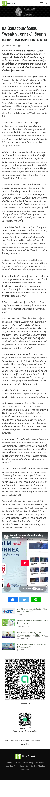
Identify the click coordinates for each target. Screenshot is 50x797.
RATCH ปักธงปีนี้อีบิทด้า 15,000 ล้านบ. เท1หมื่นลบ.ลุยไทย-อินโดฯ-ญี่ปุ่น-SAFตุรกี (31, 634)
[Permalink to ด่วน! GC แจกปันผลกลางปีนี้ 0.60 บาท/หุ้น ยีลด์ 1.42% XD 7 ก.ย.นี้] (8, 611)
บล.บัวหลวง (24, 46)
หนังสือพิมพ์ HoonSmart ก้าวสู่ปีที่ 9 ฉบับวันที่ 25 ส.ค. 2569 (32, 622)
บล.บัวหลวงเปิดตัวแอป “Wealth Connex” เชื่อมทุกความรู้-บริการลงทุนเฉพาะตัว (24, 33)
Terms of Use (40, 762)
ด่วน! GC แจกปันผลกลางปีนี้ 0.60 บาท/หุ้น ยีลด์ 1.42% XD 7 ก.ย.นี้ (32, 610)
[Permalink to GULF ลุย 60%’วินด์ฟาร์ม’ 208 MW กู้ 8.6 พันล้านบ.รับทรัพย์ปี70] (8, 646)
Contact (17, 762)
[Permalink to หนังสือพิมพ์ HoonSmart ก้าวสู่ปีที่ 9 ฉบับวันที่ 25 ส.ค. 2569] (8, 623)
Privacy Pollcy (28, 762)
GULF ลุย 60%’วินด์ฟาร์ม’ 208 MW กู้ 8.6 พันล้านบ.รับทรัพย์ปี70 (31, 646)
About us (9, 762)
